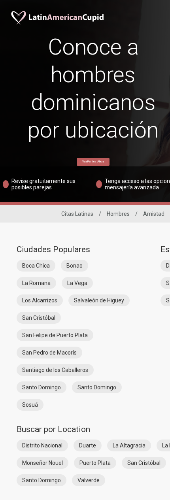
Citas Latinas (77, 214)
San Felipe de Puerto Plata (55, 335)
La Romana (36, 283)
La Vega (77, 283)
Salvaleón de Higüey (99, 300)
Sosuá (30, 405)
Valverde (88, 480)
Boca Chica (36, 265)
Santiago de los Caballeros (55, 370)
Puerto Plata (95, 463)
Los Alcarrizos (39, 300)
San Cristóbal (38, 318)
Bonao (74, 265)
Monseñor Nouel (42, 463)
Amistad (153, 214)
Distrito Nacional (42, 445)
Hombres (118, 214)
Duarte (87, 445)
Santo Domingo (41, 387)
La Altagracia (129, 445)
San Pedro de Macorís (49, 352)
